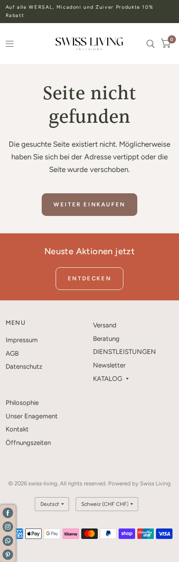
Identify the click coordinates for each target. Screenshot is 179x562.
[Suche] (150, 43)
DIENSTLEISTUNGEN (124, 352)
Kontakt (17, 429)
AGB (12, 353)
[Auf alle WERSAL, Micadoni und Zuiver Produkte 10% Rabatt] (90, 11)
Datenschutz (24, 366)
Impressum (22, 340)
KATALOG (107, 379)
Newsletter (109, 365)
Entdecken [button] (89, 278)
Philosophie (22, 403)
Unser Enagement (32, 416)
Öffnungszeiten (28, 443)
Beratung (106, 339)
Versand (104, 325)
